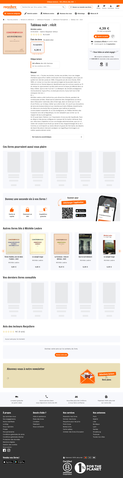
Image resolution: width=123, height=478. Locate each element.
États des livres (38, 419)
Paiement (36, 424)
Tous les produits (12, 19)
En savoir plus (48, 40)
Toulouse (96, 434)
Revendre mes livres (70, 416)
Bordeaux (96, 424)
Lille (94, 421)
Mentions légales (9, 442)
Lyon (94, 427)
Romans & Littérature (27, 19)
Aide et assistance (39, 416)
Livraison (36, 421)
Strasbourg (97, 432)
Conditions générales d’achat (13, 437)
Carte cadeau (67, 429)
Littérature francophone (60, 19)
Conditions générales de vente (13, 434)
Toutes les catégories (13, 13)
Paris (94, 416)
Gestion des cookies (10, 444)
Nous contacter (38, 427)
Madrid (95, 419)
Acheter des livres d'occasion (73, 432)
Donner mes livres (69, 419)
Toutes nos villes (99, 437)
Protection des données (11, 439)
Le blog (5, 424)
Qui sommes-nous (9, 416)
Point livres (67, 424)
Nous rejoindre (8, 427)
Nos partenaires (8, 432)
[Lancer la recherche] (63, 7)
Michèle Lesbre (36, 29)
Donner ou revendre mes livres (82, 7)
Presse (5, 429)
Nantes (95, 429)
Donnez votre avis (61, 355)
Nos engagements (9, 419)
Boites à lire (67, 427)
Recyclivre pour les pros (71, 421)
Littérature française (43, 19)
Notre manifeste (8, 421)
